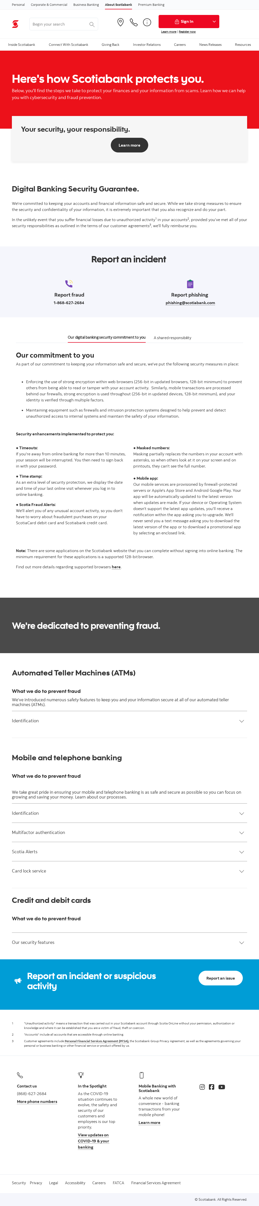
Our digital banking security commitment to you (107, 337)
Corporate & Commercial (49, 5)
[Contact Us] (134, 22)
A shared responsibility (172, 337)
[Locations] (120, 22)
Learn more (168, 31)
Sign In (187, 21)
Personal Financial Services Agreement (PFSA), (97, 1041)
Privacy (36, 1182)
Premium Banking (151, 5)
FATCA (118, 1182)
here (116, 566)
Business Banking (86, 5)
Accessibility (75, 1182)
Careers (99, 1182)
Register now (187, 31)
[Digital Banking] (147, 22)
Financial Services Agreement (156, 1182)
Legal (53, 1182)
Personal (18, 5)
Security (19, 1182)
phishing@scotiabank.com (190, 302)
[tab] (107, 338)
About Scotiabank (118, 5)
